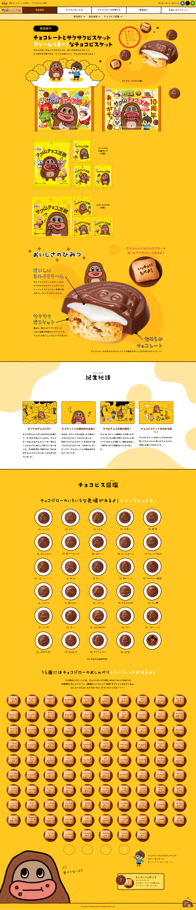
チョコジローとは (74, 10)
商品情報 (39, 10)
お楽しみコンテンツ (178, 10)
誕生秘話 (93, 16)
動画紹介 (143, 10)
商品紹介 (78, 16)
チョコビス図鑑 (112, 16)
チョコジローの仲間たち (109, 10)
